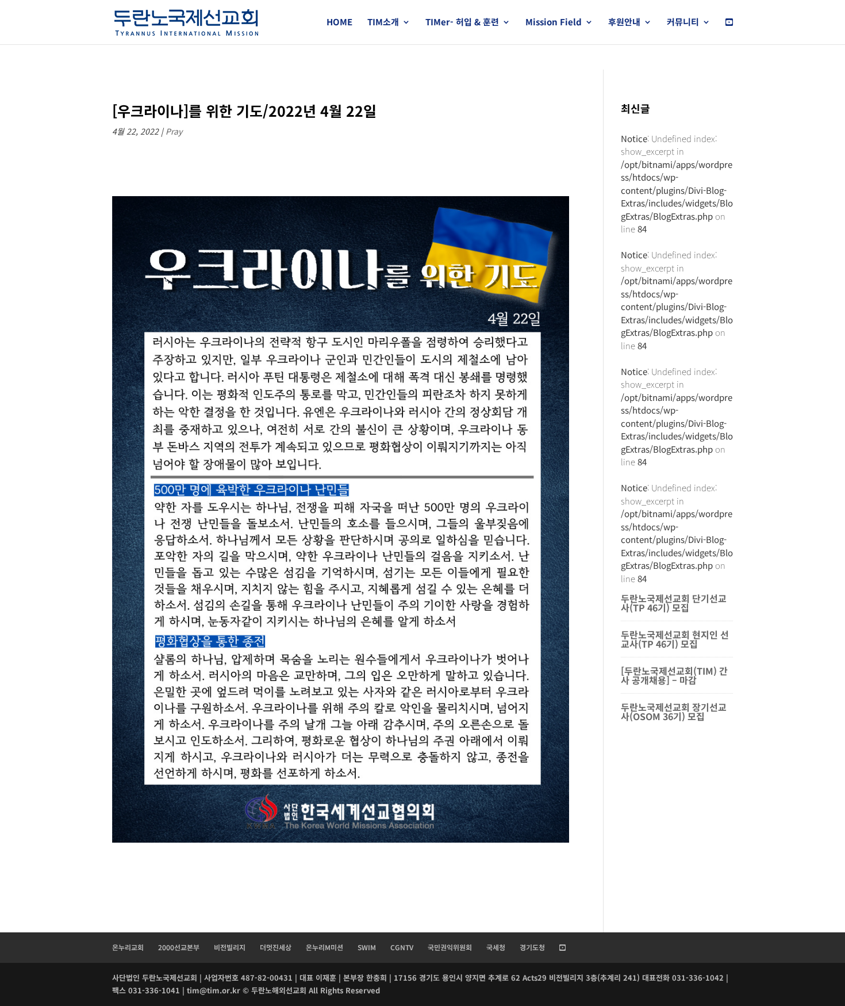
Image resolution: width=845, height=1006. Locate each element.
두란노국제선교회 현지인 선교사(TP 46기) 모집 (675, 639)
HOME (339, 23)
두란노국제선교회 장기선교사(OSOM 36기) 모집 (674, 711)
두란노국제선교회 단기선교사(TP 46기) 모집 (674, 602)
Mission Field (553, 23)
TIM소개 (383, 23)
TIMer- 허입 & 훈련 (462, 23)
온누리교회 (128, 947)
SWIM (367, 947)
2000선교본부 (178, 947)
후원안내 (624, 23)
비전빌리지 (229, 947)
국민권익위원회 (450, 947)
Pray (174, 131)
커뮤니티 (683, 23)
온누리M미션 (324, 947)
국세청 (495, 947)
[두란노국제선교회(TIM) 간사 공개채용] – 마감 (674, 675)
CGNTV (401, 947)
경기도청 (532, 947)
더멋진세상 (275, 947)
